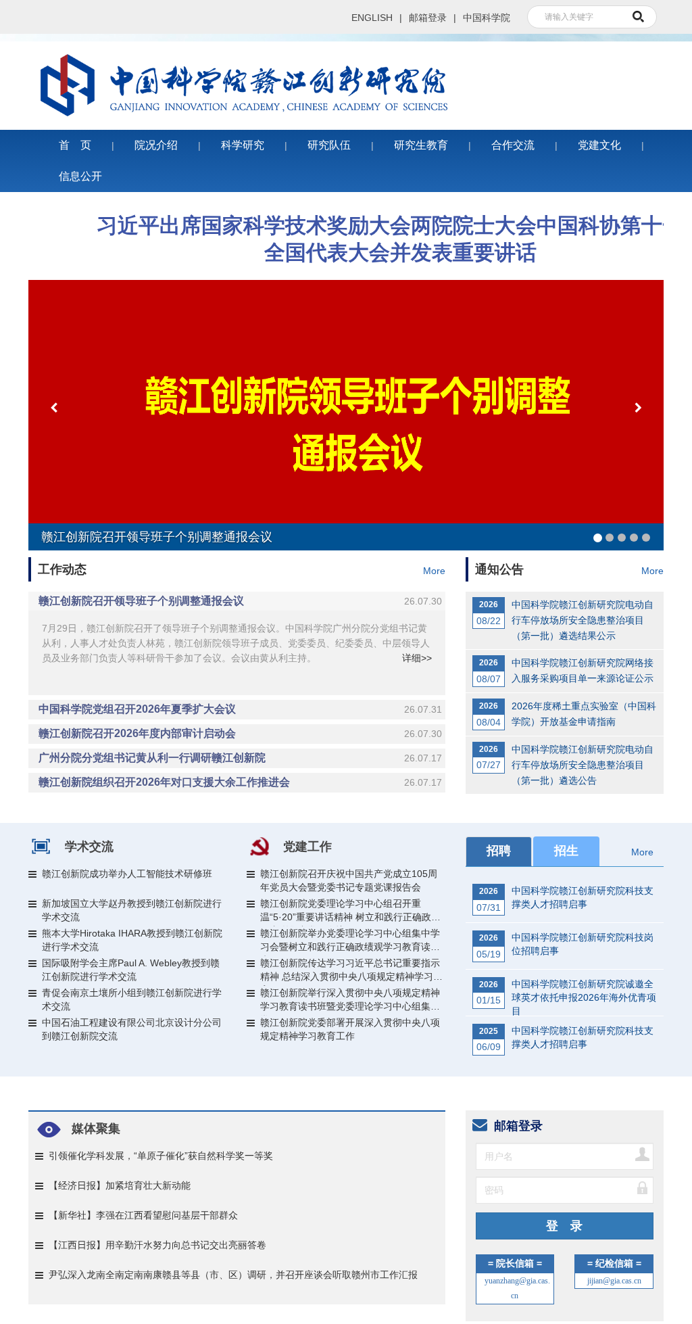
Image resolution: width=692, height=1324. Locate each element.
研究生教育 (421, 135)
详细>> (417, 647)
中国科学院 (486, 17)
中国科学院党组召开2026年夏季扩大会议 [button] (240, 699)
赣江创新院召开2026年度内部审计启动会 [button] (240, 723)
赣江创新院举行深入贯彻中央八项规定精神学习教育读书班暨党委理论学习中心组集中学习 (350, 991)
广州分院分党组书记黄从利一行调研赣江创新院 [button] (240, 747)
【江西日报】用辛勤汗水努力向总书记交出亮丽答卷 (157, 1234)
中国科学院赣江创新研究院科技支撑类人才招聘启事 (582, 887)
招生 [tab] (566, 840)
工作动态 (62, 559)
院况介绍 (156, 135)
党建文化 (599, 135)
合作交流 (513, 135)
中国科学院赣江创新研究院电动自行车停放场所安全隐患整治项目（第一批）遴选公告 (582, 755)
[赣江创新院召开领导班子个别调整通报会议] (346, 405)
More (434, 560)
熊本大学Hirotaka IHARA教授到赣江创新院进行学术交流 (132, 930)
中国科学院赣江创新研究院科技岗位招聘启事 (582, 934)
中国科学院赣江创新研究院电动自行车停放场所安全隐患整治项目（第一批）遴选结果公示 (582, 610)
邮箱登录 (428, 17)
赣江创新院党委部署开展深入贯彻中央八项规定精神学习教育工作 (350, 1019)
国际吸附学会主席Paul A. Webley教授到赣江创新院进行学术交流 (131, 959)
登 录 (564, 1216)
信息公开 (80, 166)
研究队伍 (329, 135)
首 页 (75, 135)
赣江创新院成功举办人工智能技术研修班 (127, 863)
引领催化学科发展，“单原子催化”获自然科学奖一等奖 (161, 1144)
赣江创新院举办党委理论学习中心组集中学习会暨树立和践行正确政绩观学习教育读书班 (350, 932)
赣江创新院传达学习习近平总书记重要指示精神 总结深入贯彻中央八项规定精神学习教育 (351, 961)
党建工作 (307, 836)
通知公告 (499, 559)
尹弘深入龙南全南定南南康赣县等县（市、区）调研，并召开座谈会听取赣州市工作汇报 (233, 1263)
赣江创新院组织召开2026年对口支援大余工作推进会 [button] (240, 772)
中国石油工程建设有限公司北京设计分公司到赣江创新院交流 (132, 1019)
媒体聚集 (96, 1118)
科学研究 (242, 135)
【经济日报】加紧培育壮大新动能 (120, 1174)
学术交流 (89, 836)
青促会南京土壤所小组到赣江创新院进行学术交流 (132, 989)
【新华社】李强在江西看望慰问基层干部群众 (143, 1204)
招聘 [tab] (499, 840)
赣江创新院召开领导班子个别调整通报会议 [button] (240, 590)
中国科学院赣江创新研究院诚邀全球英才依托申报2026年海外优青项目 (584, 982)
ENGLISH (372, 17)
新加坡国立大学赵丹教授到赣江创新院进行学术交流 (132, 900)
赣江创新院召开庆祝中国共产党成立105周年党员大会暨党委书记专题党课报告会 (348, 870)
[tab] (236, 591)
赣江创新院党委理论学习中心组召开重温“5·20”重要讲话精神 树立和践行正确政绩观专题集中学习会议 (350, 902)
